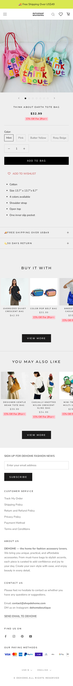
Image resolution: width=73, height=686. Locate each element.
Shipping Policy (13, 504)
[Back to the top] (66, 511)
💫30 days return (18, 243)
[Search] (53, 14)
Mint (9, 138)
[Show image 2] (29, 98)
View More (36, 338)
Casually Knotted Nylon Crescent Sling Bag (44, 405)
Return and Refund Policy (19, 510)
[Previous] (18, 98)
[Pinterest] (22, 636)
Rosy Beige (59, 138)
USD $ (25, 670)
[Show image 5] (40, 98)
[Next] (54, 98)
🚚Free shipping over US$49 (26, 232)
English (43, 670)
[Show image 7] (48, 98)
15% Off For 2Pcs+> (36, 119)
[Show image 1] (25, 98)
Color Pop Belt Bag (43, 308)
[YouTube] (30, 636)
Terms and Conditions (17, 529)
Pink (21, 138)
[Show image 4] (36, 98)
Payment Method (14, 523)
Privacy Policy (12, 517)
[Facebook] (5, 636)
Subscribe (18, 477)
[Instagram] (14, 636)
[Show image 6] (44, 98)
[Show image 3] (33, 98)
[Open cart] (68, 14)
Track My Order (13, 498)
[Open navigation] (5, 14)
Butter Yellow (38, 138)
